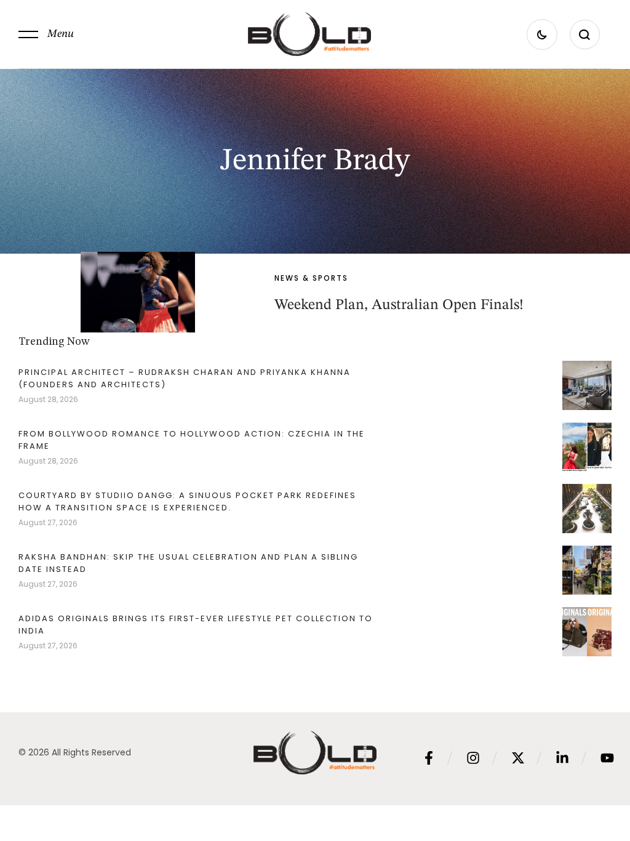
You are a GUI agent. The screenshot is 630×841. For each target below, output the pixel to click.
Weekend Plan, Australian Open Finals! (399, 305)
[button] (46, 34)
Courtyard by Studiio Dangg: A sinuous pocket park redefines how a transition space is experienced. (187, 501)
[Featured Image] (138, 292)
